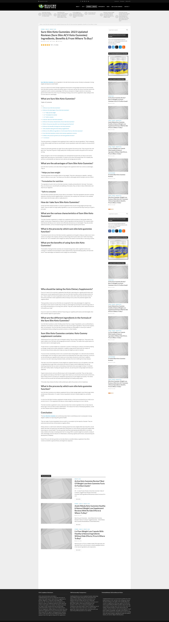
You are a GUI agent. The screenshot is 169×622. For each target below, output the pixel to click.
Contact (126, 6)
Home (41, 24)
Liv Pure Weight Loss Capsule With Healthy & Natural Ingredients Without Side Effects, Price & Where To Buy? (78, 15)
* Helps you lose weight (50, 112)
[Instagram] (116, 47)
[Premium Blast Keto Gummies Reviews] (86, 13)
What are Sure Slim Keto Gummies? (51, 107)
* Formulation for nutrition (51, 115)
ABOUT (77, 6)
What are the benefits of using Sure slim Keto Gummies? (56, 126)
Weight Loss (53, 29)
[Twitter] (113, 47)
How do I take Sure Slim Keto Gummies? (52, 119)
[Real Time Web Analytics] (111, 209)
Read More (78, 499)
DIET (83, 6)
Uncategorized (111, 173)
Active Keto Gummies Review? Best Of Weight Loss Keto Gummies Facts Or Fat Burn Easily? (47, 14)
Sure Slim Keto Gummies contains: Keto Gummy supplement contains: (60, 133)
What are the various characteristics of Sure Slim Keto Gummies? (58, 121)
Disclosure (117, 1)
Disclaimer (122, 1)
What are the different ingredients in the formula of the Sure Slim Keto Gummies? (63, 131)
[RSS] (123, 47)
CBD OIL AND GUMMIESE (116, 6)
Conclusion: (46, 137)
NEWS (108, 6)
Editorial (127, 1)
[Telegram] (120, 47)
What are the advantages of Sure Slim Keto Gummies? (56, 110)
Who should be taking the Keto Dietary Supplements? (56, 128)
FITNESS (89, 6)
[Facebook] (109, 47)
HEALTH (94, 6)
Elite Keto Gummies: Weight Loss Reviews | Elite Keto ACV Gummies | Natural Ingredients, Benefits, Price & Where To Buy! (109, 15)
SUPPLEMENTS (101, 6)
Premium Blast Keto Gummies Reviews (92, 13)
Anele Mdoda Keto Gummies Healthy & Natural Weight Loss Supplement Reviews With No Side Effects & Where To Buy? (62, 15)
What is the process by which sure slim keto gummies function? (58, 124)
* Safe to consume (49, 117)
